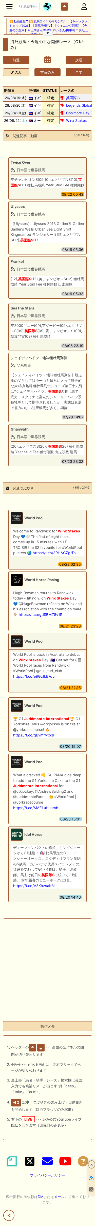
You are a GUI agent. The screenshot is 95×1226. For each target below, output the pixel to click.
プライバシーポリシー (47, 1175)
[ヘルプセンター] (83, 1161)
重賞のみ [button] (47, 72)
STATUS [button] (50, 90)
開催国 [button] (34, 90)
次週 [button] (78, 60)
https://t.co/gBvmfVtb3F (34, 735)
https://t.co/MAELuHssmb (35, 808)
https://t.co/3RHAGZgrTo (54, 553)
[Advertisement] (47, 970)
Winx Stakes (76, 120)
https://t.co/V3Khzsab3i (33, 885)
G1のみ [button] (16, 72)
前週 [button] (16, 60)
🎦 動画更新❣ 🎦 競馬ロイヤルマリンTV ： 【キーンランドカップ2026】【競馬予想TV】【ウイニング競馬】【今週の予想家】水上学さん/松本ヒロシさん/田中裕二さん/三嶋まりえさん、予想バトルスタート (48, 28)
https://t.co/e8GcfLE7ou (33, 676)
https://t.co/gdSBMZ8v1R (40, 614)
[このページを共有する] (8, 1215)
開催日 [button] (9, 90)
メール (59, 1196)
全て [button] (78, 72)
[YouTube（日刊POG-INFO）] (65, 1161)
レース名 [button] (67, 90)
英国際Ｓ (73, 98)
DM (40, 1196)
